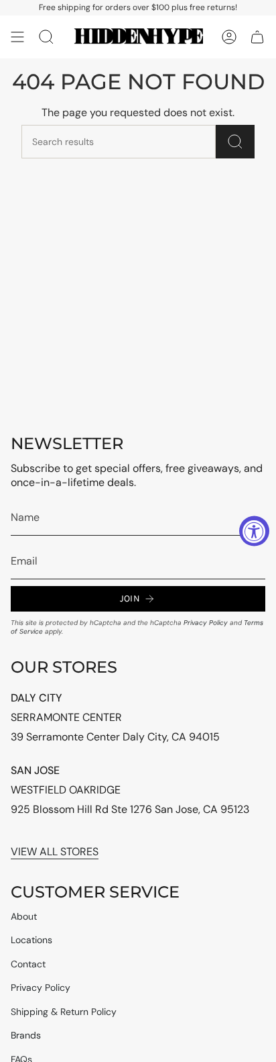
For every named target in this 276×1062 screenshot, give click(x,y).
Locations (31, 940)
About (24, 916)
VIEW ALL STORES (54, 851)
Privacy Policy (206, 622)
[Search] (235, 141)
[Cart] (257, 36)
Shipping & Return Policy (64, 1012)
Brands (26, 1035)
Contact (28, 964)
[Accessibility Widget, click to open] (254, 531)
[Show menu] (17, 36)
